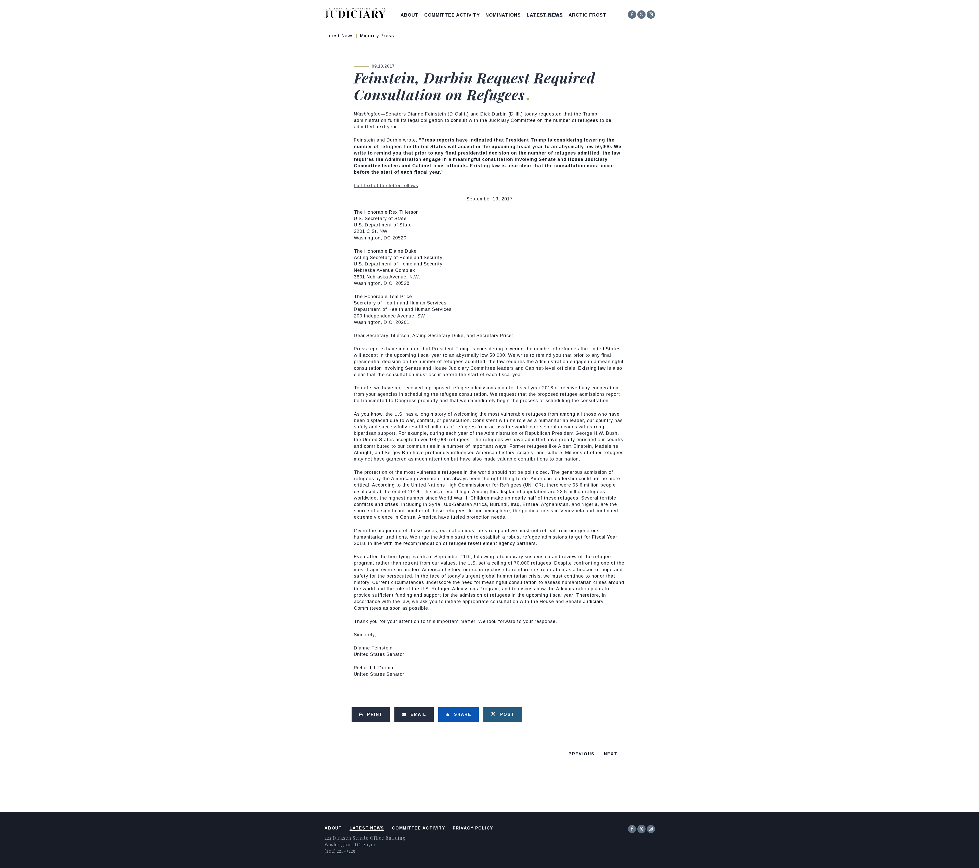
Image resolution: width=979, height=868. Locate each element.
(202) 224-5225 (340, 851)
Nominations (503, 15)
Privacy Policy (473, 828)
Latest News (545, 15)
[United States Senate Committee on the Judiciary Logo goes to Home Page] (357, 14)
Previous (582, 754)
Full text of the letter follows (386, 185)
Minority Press (377, 35)
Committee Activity (452, 15)
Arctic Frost (588, 15)
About (410, 15)
